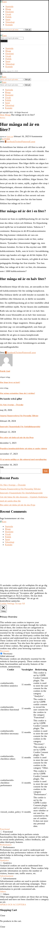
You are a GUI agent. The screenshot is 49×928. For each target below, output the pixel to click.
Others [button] (3, 891)
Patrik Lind (10, 136)
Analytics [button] (4, 860)
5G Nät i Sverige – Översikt (11, 405)
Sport (7, 19)
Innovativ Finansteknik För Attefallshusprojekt (20, 427)
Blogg (8, 9)
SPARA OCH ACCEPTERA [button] (13, 904)
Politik (8, 17)
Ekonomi (9, 11)
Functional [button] (5, 829)
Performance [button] (6, 844)
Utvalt (8, 14)
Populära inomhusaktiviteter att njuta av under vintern (23, 448)
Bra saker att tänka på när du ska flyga (17, 437)
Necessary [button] (4, 651)
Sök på (4, 41)
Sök (2, 467)
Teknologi (10, 22)
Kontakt (9, 24)
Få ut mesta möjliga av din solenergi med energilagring (23, 459)
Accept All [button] (20, 603)
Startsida (9, 6)
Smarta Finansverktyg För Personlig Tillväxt (19, 416)
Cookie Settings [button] (7, 603)
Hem (2, 115)
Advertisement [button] (6, 876)
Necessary (7, 653)
